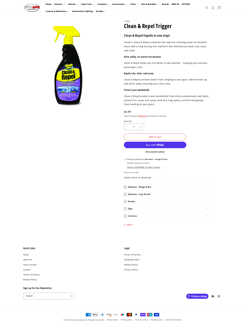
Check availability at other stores (143, 167)
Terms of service (141, 320)
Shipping (141, 116)
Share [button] (130, 225)
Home (26, 255)
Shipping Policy (131, 260)
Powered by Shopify (96, 320)
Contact (27, 270)
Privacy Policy (131, 270)
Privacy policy (126, 320)
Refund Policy (30, 280)
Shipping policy (157, 320)
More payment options (155, 152)
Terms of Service (31, 275)
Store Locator (30, 265)
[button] (207, 8)
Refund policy (112, 320)
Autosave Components (78, 320)
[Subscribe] (71, 296)
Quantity (128, 121)
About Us (27, 260)
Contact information (173, 320)
